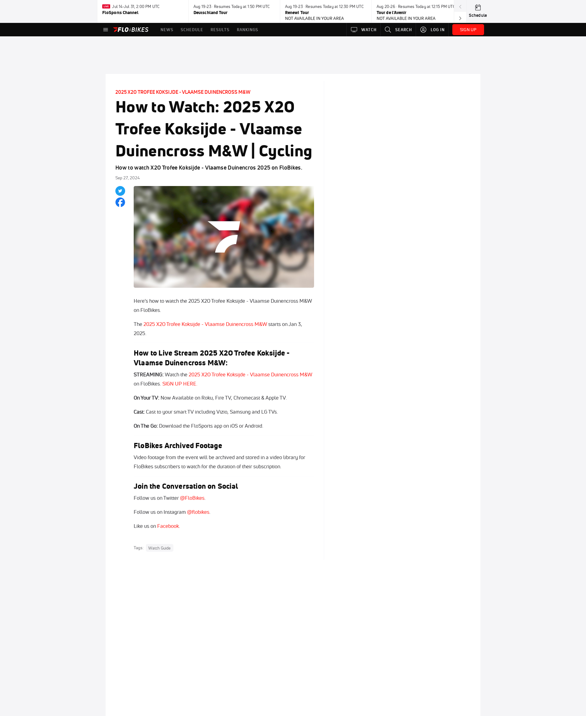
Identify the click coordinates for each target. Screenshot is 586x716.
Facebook (168, 526)
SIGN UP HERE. (179, 383)
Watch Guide (159, 548)
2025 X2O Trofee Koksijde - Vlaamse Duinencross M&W (182, 92)
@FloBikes (192, 498)
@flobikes (198, 512)
